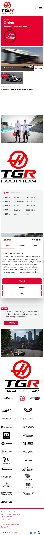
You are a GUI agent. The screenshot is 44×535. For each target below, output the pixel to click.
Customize (21, 287)
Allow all (22, 281)
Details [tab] (22, 246)
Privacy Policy (5, 519)
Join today (10, 323)
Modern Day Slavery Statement (11, 514)
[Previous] (36, 68)
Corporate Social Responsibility (11, 524)
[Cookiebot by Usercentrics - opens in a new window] (32, 239)
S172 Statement (6, 517)
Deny (22, 294)
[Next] (40, 68)
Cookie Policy (5, 522)
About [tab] (36, 246)
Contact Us (4, 527)
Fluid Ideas (14, 532)
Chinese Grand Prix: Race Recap (17, 90)
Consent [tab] (8, 246)
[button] (40, 8)
